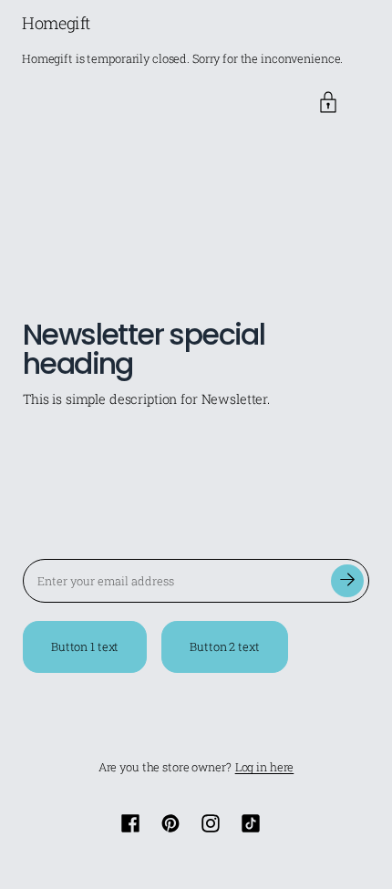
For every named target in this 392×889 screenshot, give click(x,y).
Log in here (264, 767)
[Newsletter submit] (347, 580)
